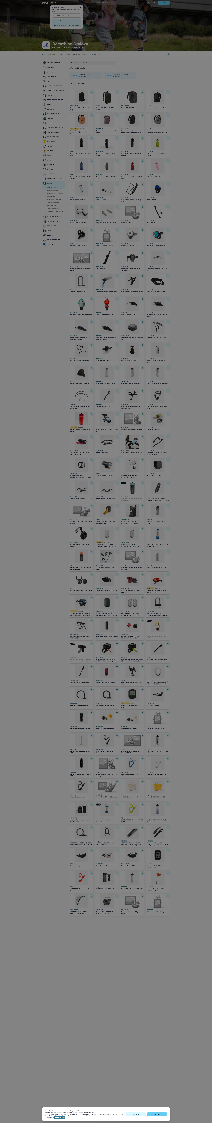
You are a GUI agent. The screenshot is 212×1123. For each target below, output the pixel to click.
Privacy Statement (60, 1117)
